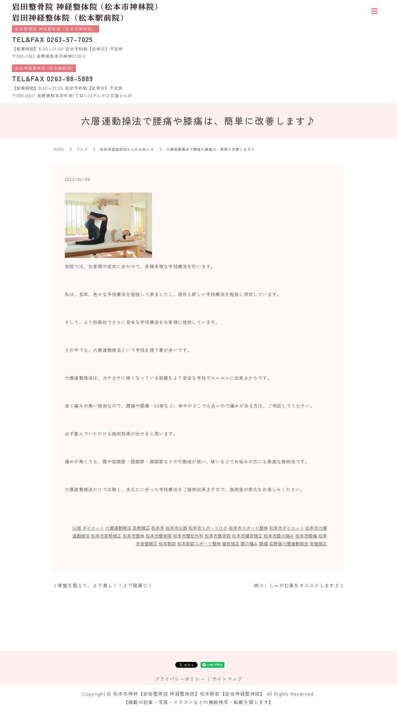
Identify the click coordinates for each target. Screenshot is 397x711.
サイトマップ (227, 678)
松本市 (157, 528)
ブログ (82, 149)
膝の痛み (249, 544)
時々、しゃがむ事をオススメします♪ (296, 585)
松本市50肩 (176, 528)
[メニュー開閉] (374, 11)
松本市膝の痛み (279, 536)
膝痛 (263, 544)
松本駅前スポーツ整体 (199, 544)
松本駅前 (167, 544)
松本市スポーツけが (208, 528)
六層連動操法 (118, 528)
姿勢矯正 (141, 528)
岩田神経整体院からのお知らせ (127, 149)
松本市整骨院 (218, 536)
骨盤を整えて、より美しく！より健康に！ (105, 585)
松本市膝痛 (306, 536)
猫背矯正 (230, 544)
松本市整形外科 (188, 536)
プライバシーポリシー (180, 678)
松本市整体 (133, 536)
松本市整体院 (159, 536)
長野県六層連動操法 (288, 544)
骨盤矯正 (318, 544)
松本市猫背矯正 (247, 536)
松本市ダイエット (286, 528)
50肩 (76, 528)
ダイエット (93, 528)
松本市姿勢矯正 (106, 536)
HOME (58, 149)
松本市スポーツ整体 (248, 528)
